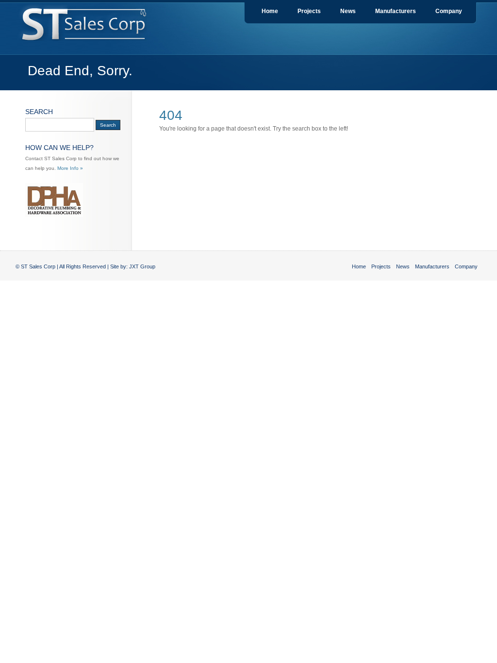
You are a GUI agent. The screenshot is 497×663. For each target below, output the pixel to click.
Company (448, 11)
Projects (309, 11)
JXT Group (142, 266)
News (348, 11)
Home (270, 11)
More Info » (70, 168)
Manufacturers (395, 11)
